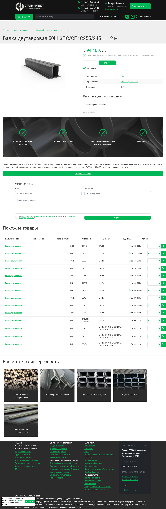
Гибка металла (91, 466)
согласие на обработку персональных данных (39, 216)
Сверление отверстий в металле (99, 469)
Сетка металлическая (25, 466)
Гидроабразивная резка (95, 489)
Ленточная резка (92, 478)
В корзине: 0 (145, 16)
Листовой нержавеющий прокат (64, 466)
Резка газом (90, 484)
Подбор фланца (91, 472)
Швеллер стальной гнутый (94, 394)
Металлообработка (93, 463)
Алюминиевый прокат (60, 454)
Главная (6, 30)
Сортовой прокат (43, 30)
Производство (90, 460)
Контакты (118, 16)
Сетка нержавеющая (59, 472)
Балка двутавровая (61, 30)
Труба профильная (130, 394)
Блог (86, 451)
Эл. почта (89, 189)
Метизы (18, 469)
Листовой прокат (23, 457)
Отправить (118, 218)
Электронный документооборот (99, 454)
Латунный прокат (58, 451)
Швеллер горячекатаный (57, 394)
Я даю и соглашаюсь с (47, 217)
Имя (17, 189)
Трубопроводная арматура (27, 463)
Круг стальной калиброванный (21, 396)
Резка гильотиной (92, 481)
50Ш (123, 76)
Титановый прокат (58, 457)
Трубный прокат (22, 454)
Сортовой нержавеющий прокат (64, 469)
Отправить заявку (83, 173)
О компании (103, 16)
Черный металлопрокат (22, 30)
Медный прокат (57, 446)
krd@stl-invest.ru (116, 3)
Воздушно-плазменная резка (97, 486)
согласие (17, 500)
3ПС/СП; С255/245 (129, 82)
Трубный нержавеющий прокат (64, 463)
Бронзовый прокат (58, 449)
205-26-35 (90, 2)
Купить (107, 63)
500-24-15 (90, 8)
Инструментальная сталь (26, 460)
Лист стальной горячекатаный (21, 431)
